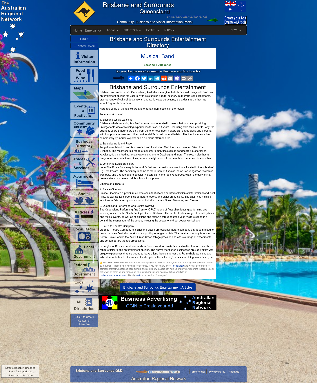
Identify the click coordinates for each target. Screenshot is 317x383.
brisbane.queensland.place (113, 274)
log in (138, 274)
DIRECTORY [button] (131, 30)
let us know (178, 265)
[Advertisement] (158, 339)
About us (234, 371)
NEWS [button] (235, 30)
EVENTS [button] (151, 30)
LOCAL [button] (111, 30)
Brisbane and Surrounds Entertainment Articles (157, 287)
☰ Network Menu (84, 46)
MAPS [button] (168, 30)
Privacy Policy (217, 371)
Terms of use (197, 371)
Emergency (93, 30)
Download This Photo (20, 375)
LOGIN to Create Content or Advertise (84, 320)
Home (77, 30)
